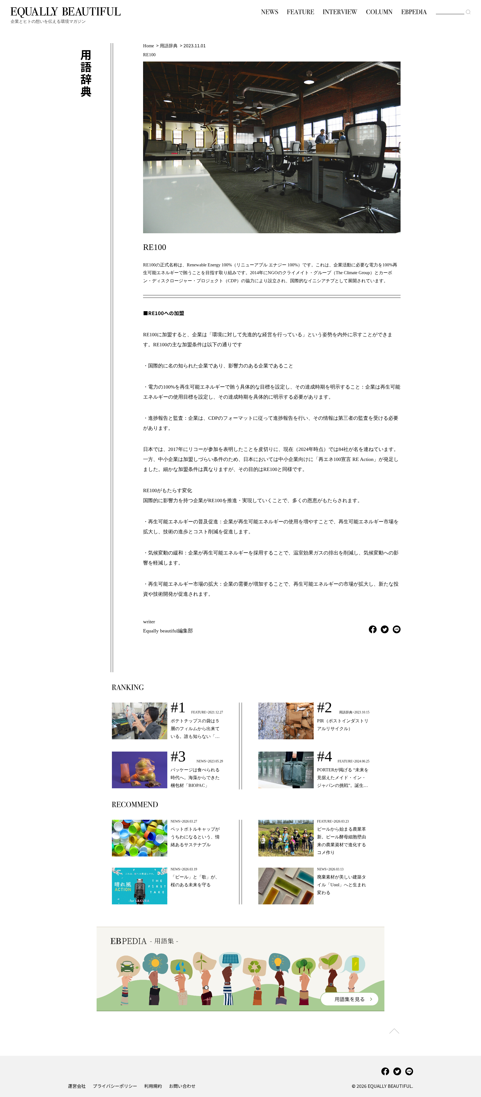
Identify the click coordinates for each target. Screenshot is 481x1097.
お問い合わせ (182, 1086)
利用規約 (153, 1086)
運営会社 (77, 1086)
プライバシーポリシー (115, 1086)
